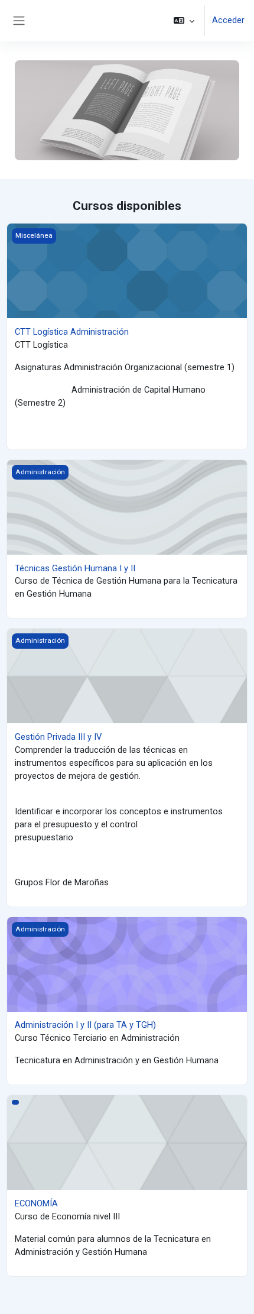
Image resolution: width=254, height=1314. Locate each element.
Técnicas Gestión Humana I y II (75, 568)
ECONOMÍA (36, 1203)
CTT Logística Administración (72, 331)
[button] (184, 20)
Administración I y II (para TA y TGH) (85, 1025)
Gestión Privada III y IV (58, 737)
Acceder (228, 20)
